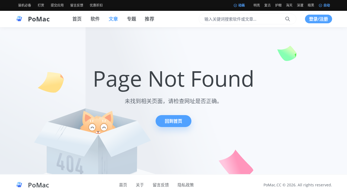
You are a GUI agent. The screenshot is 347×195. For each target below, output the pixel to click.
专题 (131, 19)
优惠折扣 (96, 5)
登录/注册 (318, 19)
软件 (95, 19)
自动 (326, 5)
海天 (289, 5)
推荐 (149, 19)
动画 (241, 5)
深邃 (300, 5)
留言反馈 (76, 5)
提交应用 (57, 5)
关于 (140, 184)
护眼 (278, 5)
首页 (77, 19)
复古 (267, 5)
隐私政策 (186, 184)
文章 (113, 19)
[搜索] (287, 19)
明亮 (256, 5)
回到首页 (173, 121)
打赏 (41, 5)
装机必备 (24, 5)
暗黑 (311, 5)
